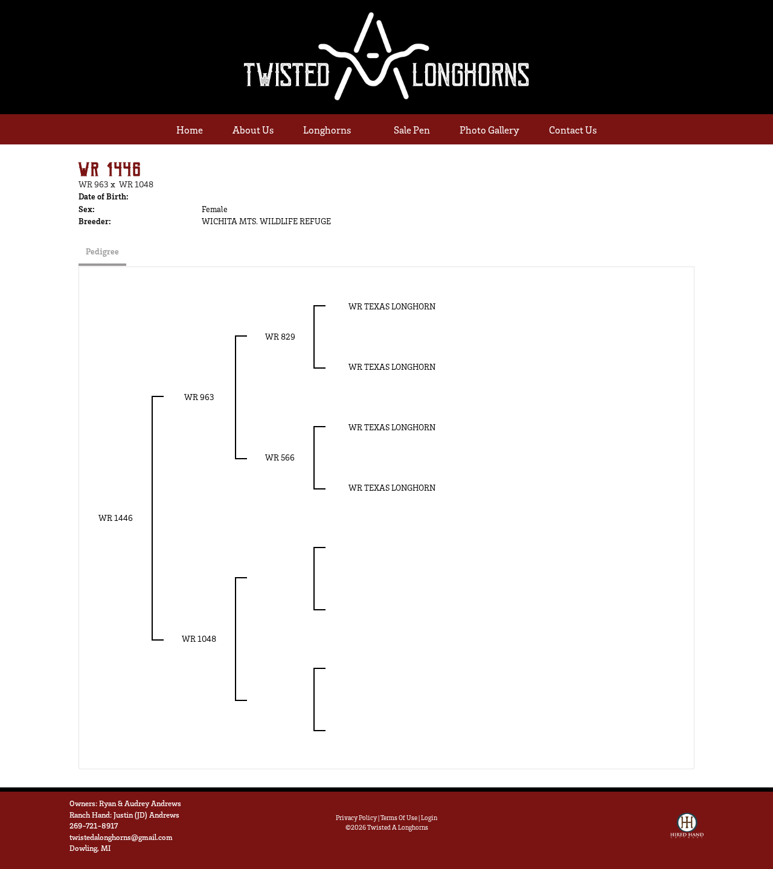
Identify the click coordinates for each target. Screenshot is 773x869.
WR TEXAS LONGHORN (391, 306)
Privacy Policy (356, 817)
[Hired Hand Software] (687, 831)
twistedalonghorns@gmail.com (121, 837)
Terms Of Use (398, 817)
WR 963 (94, 184)
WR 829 (280, 336)
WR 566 (280, 457)
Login (429, 817)
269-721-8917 (93, 825)
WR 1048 (136, 184)
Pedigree (102, 251)
